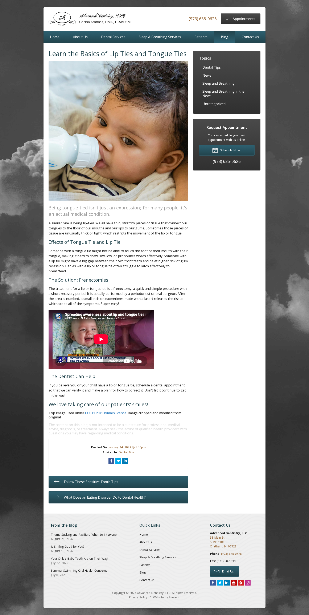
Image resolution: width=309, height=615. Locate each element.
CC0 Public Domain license (105, 413)
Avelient (174, 597)
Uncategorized (214, 103)
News (206, 75)
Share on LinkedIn (125, 461)
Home (54, 37)
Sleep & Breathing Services (160, 37)
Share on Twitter (118, 461)
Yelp (241, 583)
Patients (200, 37)
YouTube (234, 583)
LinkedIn (227, 583)
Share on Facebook (111, 461)
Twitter (220, 583)
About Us (80, 37)
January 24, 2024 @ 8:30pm (127, 447)
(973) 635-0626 (203, 18)
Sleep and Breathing (218, 83)
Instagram (248, 583)
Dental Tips (126, 452)
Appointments (243, 18)
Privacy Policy (138, 597)
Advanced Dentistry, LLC (153, 593)
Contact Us (250, 37)
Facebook (213, 583)
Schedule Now (229, 150)
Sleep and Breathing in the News (223, 93)
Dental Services (113, 37)
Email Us (227, 571)
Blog (224, 37)
